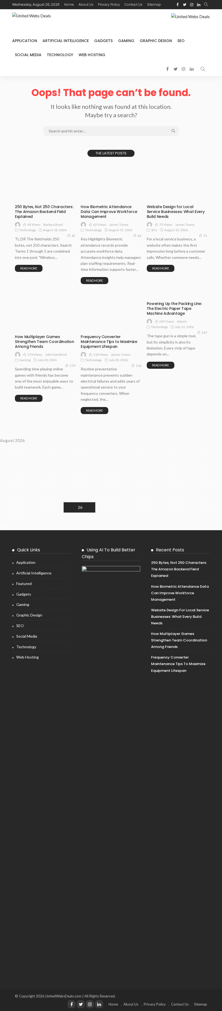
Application (24, 40)
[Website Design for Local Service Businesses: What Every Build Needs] (177, 182)
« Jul (4, 526)
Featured (24, 583)
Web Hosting (92, 55)
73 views (165, 224)
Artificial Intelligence (66, 40)
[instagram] (191, 4)
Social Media (28, 55)
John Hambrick (56, 354)
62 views (99, 224)
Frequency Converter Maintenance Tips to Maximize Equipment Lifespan (109, 341)
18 (48, 496)
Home (69, 4)
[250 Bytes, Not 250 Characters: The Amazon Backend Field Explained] (45, 182)
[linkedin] (198, 4)
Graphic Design (156, 40)
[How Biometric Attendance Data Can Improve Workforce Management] (111, 182)
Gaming (126, 40)
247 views (166, 321)
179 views (35, 354)
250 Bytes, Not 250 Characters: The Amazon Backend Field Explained (44, 211)
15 (175, 486)
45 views (34, 224)
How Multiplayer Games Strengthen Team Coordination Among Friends (44, 341)
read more (28, 268)
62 (139, 236)
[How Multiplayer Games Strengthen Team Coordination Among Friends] (45, 312)
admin (182, 321)
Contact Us (133, 4)
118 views (100, 354)
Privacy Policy (109, 4)
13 (112, 486)
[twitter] (184, 4)
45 (73, 236)
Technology (60, 55)
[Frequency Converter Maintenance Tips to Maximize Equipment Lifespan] (111, 312)
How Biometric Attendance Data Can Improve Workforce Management (109, 211)
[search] (206, 4)
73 (205, 236)
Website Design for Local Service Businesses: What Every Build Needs (176, 211)
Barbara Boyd (53, 224)
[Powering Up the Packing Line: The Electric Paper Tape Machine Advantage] (177, 296)
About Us (86, 4)
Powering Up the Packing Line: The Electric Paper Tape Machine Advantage (174, 308)
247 (204, 332)
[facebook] (177, 4)
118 (138, 366)
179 (72, 366)
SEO (181, 40)
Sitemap (154, 4)
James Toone (118, 224)
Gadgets (103, 40)
